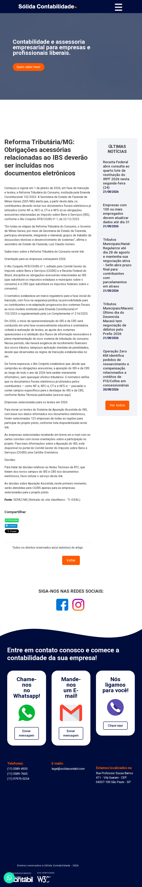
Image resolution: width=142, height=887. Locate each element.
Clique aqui (115, 725)
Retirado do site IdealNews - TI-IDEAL (54, 499)
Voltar (71, 560)
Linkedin (12, 526)
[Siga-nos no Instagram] (78, 606)
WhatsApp (13, 520)
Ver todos (117, 405)
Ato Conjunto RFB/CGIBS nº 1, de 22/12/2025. (50, 219)
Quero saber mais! (28, 67)
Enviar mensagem (26, 733)
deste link (56, 476)
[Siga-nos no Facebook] (62, 606)
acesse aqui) (62, 395)
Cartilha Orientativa (46, 452)
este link (78, 251)
